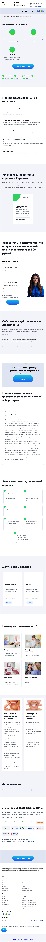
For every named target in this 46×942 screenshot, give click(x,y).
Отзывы (4, 902)
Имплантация (5, 881)
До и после (5, 900)
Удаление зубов (25, 882)
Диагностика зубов (26, 888)
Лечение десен (25, 879)
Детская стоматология (27, 890)
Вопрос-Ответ (5, 904)
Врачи (3, 896)
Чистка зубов (25, 881)
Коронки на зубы (15, 16)
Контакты (24, 896)
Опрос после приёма (27, 908)
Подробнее (8, 602)
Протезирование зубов (7, 882)
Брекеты (24, 886)
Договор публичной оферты (28, 906)
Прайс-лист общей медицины (29, 904)
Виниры (4, 886)
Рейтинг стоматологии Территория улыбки (23, 939)
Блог (23, 898)
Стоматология (5, 16)
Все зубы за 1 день (6, 879)
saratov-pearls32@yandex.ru (27, 841)
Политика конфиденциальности (29, 902)
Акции (3, 898)
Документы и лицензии (27, 900)
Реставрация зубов (6, 888)
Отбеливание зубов (26, 884)
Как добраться (17, 7)
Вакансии (4, 920)
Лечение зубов (5, 890)
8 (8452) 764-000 (22, 8)
